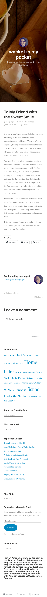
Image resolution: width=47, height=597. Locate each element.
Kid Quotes (31, 378)
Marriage (17, 382)
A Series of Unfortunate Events (15, 455)
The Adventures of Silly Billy (15, 443)
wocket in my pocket (23, 54)
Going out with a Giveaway (14, 478)
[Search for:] (16, 429)
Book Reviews (24, 355)
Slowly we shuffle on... (12, 451)
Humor (17, 372)
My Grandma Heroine (12, 466)
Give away (8, 363)
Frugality (35, 355)
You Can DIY (9, 400)
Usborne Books (35, 396)
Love (11, 382)
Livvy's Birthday (10, 470)
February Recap (11, 293)
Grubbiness (18, 363)
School (34, 389)
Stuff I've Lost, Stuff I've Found (16, 459)
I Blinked (37, 297)
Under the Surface (26, 122)
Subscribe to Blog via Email (17, 507)
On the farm (27, 382)
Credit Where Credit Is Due (14, 462)
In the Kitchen (19, 378)
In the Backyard (29, 372)
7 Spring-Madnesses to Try (14, 474)
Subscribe (10, 527)
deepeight (10, 122)
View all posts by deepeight (14, 279)
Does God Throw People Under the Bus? (19, 447)
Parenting (20, 390)
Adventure (10, 355)
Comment (35, 336)
